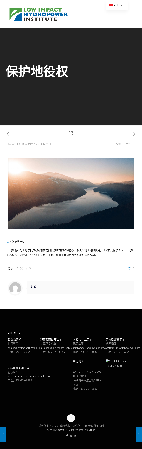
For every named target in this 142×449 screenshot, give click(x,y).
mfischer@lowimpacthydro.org (57, 347)
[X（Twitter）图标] (71, 435)
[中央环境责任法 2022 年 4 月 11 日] (3, 434)
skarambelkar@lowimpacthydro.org (93, 347)
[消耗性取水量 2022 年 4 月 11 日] (139, 434)
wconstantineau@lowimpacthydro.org (29, 376)
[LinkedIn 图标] (75, 435)
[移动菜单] (136, 14)
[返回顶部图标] (71, 418)
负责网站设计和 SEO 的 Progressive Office (71, 429)
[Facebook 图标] (67, 435)
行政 (21, 144)
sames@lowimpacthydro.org (24, 347)
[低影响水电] (38, 14)
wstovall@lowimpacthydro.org (123, 347)
